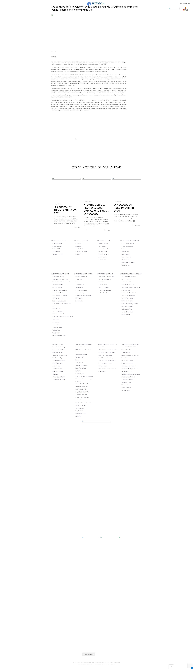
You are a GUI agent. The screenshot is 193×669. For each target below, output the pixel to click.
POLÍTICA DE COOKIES (108, 664)
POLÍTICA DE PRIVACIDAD (94, 664)
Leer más (76, 227)
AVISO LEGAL (82, 664)
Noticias (53, 51)
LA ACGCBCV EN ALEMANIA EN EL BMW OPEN (65, 210)
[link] (174, 9)
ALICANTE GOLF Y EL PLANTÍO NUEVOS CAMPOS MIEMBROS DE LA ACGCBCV (96, 209)
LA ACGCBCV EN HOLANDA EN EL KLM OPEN (124, 207)
